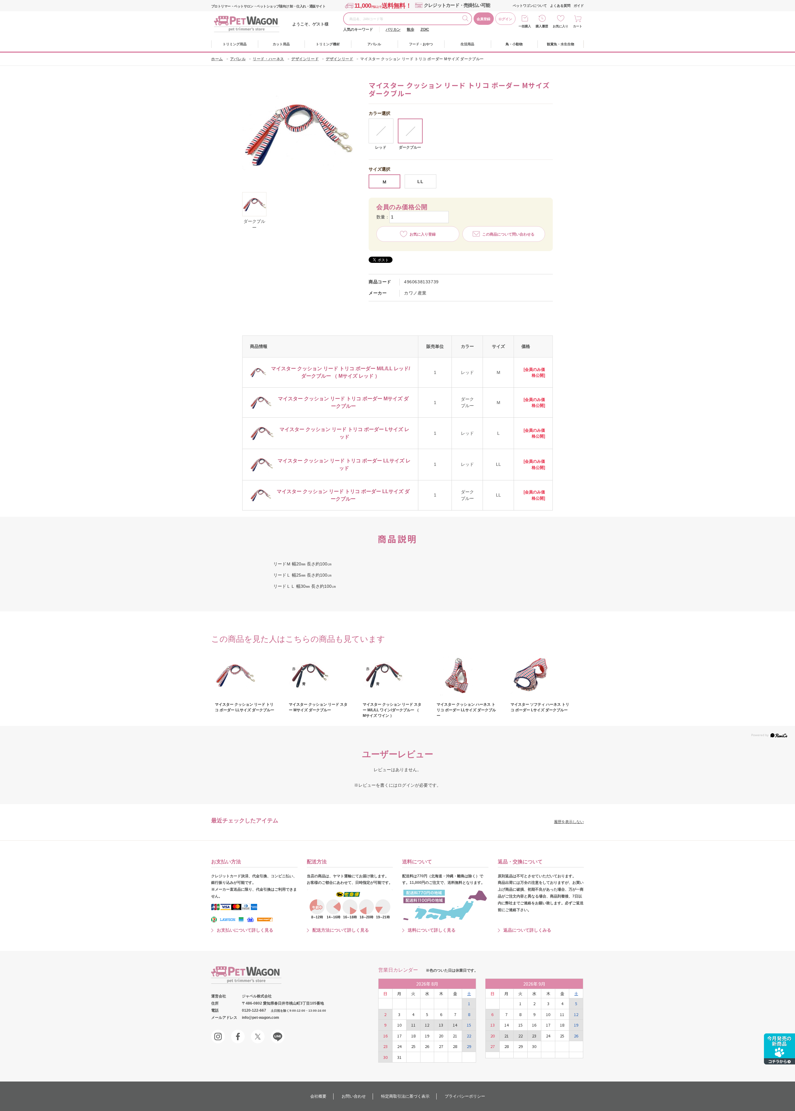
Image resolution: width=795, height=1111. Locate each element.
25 (413, 1046)
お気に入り (560, 26)
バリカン (393, 29)
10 (399, 1025)
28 (455, 1046)
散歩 (410, 29)
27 (441, 1046)
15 (469, 1025)
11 (413, 1025)
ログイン (505, 19)
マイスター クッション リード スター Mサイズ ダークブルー (318, 707)
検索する (466, 19)
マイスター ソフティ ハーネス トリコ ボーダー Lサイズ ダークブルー (540, 707)
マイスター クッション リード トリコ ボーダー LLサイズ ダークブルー (244, 707)
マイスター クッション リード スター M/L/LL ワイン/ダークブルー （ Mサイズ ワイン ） (392, 710)
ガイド (579, 5)
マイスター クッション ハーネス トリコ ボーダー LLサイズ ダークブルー (466, 710)
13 (441, 1025)
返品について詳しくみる (527, 930)
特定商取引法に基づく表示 (405, 1096)
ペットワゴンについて (530, 5)
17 (399, 1036)
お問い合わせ (354, 1096)
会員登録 (483, 19)
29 (469, 1046)
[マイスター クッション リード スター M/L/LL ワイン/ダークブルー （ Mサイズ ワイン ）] (392, 675)
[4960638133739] (254, 204)
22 (469, 1036)
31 (399, 1057)
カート (577, 26)
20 (441, 1036)
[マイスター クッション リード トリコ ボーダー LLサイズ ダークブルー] (245, 675)
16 (385, 1036)
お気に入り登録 (423, 234)
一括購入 (525, 26)
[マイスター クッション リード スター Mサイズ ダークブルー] (318, 675)
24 (399, 1046)
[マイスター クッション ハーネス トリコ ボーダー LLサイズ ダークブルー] (466, 675)
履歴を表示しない (569, 822)
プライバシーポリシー (465, 1096)
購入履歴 (542, 26)
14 (455, 1025)
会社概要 (318, 1096)
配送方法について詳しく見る (340, 930)
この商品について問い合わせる (508, 234)
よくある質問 (560, 5)
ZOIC (424, 29)
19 (427, 1036)
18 (413, 1036)
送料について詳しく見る (432, 930)
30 (385, 1057)
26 (427, 1046)
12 (427, 1025)
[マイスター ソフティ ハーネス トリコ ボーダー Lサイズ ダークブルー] (540, 675)
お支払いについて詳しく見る (245, 930)
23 (385, 1046)
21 (455, 1036)
